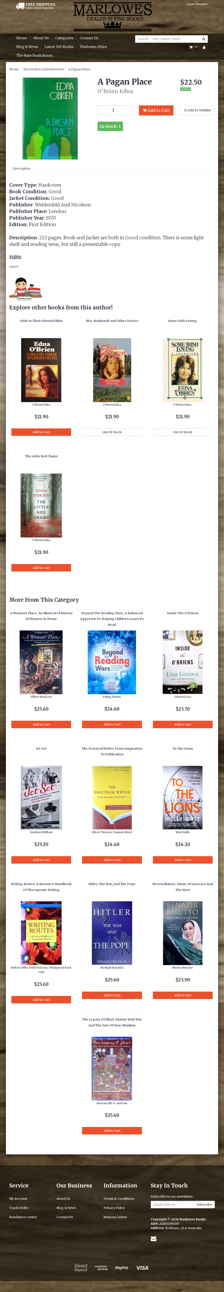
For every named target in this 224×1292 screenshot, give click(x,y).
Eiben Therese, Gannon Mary (112, 832)
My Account (18, 1199)
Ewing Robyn (112, 696)
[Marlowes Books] (112, 16)
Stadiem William (41, 832)
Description (22, 168)
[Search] (204, 39)
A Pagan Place (79, 69)
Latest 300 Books (59, 46)
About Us (41, 38)
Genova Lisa (182, 696)
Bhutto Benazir (182, 967)
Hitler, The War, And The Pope (111, 884)
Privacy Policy (114, 1208)
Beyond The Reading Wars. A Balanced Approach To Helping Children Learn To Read (112, 619)
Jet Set (41, 749)
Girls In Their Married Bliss (41, 321)
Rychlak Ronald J (112, 967)
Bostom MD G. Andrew (112, 1103)
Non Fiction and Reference (43, 69)
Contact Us (89, 38)
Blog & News (27, 46)
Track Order (18, 1208)
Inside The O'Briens (182, 613)
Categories (64, 38)
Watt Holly (183, 832)
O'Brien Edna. (182, 404)
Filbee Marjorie (41, 696)
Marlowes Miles (93, 46)
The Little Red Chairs (41, 456)
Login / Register (197, 4)
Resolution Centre (23, 1217)
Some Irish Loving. (183, 321)
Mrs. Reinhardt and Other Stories (112, 321)
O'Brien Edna (41, 404)
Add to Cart (158, 110)
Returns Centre (115, 1217)
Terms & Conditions (118, 1199)
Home (21, 38)
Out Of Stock (112, 432)
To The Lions (183, 749)
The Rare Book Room (34, 55)
